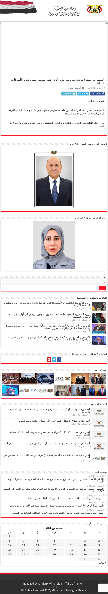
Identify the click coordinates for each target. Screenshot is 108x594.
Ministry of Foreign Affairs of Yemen (60, 583)
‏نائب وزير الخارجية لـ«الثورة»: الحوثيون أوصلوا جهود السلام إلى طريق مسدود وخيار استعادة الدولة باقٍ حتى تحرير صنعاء (48, 327)
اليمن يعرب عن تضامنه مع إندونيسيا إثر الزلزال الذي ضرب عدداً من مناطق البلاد (47, 443)
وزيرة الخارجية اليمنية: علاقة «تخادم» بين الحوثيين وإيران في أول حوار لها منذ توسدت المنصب (48, 315)
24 (85, 554)
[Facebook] (59, 359)
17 (85, 549)
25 (71, 554)
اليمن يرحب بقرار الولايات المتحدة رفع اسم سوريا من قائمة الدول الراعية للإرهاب (50, 410)
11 (71, 545)
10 (85, 545)
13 (37, 545)
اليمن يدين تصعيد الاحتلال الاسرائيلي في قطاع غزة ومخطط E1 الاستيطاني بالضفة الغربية (50, 433)
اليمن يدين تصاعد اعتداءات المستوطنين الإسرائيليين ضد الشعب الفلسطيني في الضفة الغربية (47, 456)
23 (99, 554)
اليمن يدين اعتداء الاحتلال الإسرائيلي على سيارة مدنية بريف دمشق (54, 420)
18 (71, 549)
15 (9, 545)
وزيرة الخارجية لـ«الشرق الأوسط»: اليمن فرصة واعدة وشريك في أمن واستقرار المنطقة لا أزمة (47, 304)
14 (23, 545)
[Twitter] (54, 359)
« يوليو (102, 562)
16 (99, 549)
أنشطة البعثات (74, 88)
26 (54, 554)
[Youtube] (49, 359)
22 (9, 549)
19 (54, 549)
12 (54, 545)
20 (37, 549)
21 (23, 549)
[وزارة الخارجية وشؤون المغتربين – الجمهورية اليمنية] (54, 9)
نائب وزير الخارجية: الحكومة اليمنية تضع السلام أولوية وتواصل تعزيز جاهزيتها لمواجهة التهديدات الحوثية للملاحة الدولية (49, 338)
